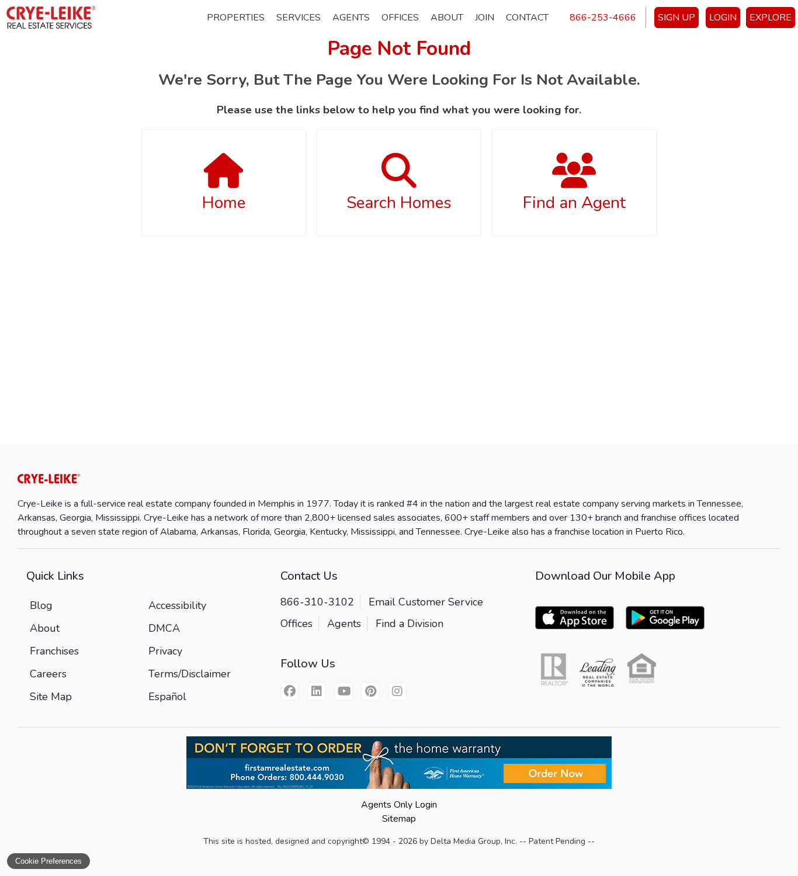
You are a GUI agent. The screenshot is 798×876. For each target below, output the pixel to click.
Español (167, 697)
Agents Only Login (399, 804)
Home (223, 203)
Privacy (165, 651)
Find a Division (409, 624)
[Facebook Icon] (289, 691)
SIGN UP (676, 17)
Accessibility (177, 605)
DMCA (164, 628)
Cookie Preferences (48, 861)
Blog (41, 605)
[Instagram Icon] (397, 691)
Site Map (51, 697)
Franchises (54, 651)
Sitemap (399, 818)
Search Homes (399, 203)
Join (484, 17)
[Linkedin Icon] (316, 691)
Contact (527, 17)
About (447, 17)
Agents (351, 17)
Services (298, 17)
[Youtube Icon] (343, 691)
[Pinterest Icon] (370, 691)
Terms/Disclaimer (189, 674)
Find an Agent (574, 203)
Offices (400, 17)
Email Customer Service (426, 602)
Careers (48, 674)
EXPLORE (771, 17)
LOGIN (723, 17)
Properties (236, 17)
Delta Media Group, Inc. (474, 841)
